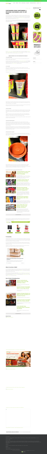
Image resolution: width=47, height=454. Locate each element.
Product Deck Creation (13, 441)
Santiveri (17, 18)
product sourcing (15, 274)
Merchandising (18, 449)
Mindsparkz (21, 270)
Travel (24, 445)
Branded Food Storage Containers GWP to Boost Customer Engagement (23, 188)
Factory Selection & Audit (31, 441)
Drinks (10, 445)
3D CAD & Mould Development (20, 441)
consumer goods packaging (26, 175)
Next (29, 8)
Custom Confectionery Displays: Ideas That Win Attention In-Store (22, 281)
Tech (22, 445)
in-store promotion (10, 51)
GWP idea (8, 70)
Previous (27, 8)
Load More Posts (18, 214)
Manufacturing (37, 441)
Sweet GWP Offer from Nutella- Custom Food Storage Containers (22, 206)
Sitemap (28, 450)
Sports (21, 445)
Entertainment (13, 445)
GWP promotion (14, 63)
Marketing (14, 449)
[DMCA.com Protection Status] (23, 451)
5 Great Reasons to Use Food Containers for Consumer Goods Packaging (23, 172)
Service (27, 445)
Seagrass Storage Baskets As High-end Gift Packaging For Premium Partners (23, 294)
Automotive (7, 445)
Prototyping (26, 441)
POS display (9, 275)
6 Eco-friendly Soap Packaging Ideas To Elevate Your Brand (23, 307)
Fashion (17, 445)
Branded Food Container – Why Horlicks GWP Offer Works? (23, 197)
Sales (11, 449)
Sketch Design (7, 441)
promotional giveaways (26, 274)
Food (18, 445)
